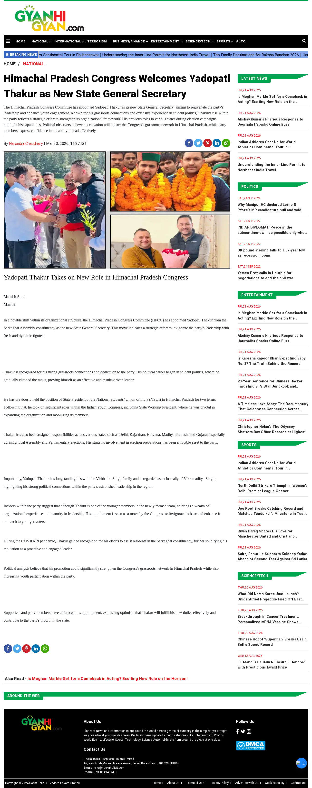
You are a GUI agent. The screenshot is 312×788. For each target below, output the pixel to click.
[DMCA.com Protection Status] (250, 745)
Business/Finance (129, 41)
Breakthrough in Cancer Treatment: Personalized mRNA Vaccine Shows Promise (268, 622)
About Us (92, 721)
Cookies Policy (274, 783)
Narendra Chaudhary (26, 143)
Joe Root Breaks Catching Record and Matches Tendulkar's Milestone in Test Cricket (271, 514)
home (20, 41)
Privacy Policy (220, 783)
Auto (240, 41)
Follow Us (245, 721)
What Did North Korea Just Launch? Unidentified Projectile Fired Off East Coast (270, 599)
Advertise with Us (246, 783)
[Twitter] (242, 732)
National (39, 41)
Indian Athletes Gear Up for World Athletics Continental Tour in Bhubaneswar (267, 147)
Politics (249, 186)
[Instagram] (249, 732)
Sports (223, 41)
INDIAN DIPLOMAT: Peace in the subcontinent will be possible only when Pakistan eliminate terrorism (272, 232)
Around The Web (23, 696)
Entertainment (165, 41)
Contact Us (94, 749)
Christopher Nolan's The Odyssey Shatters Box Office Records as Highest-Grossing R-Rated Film (272, 432)
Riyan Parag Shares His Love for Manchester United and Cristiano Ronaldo (266, 536)
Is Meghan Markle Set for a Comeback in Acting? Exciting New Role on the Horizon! (272, 102)
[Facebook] (237, 732)
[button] (8, 41)
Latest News (254, 78)
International (67, 41)
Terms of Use (195, 783)
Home (157, 783)
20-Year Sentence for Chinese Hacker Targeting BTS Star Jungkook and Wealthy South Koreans (270, 386)
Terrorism (97, 41)
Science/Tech (197, 41)
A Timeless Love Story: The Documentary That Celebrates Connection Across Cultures (273, 409)
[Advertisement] (198, 15)
